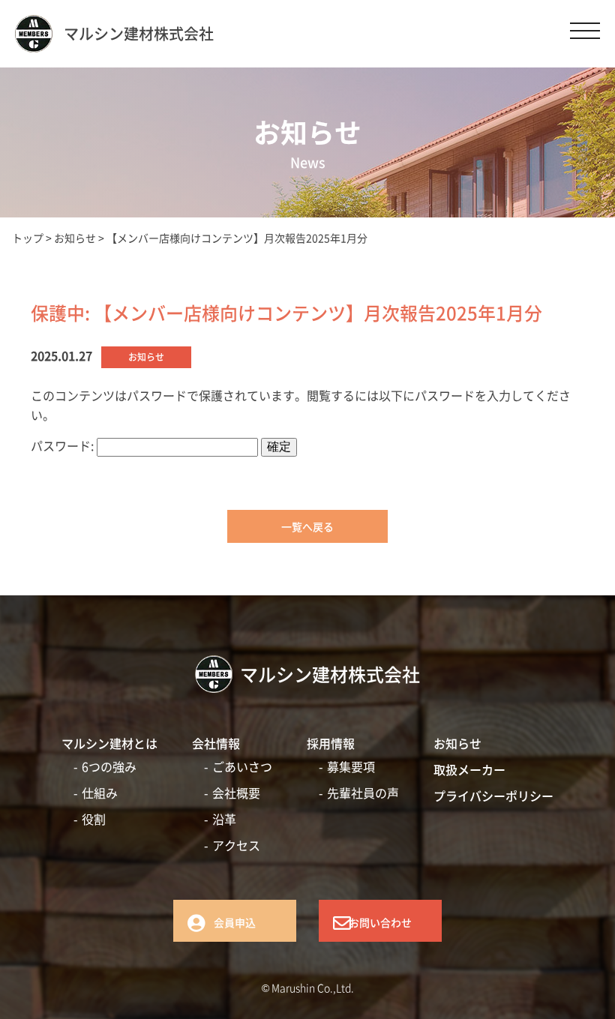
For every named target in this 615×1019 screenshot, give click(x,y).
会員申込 (235, 922)
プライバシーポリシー (494, 796)
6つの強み (109, 766)
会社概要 (236, 793)
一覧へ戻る (307, 526)
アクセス (236, 845)
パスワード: (64, 445)
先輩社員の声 (363, 793)
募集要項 (351, 766)
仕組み (100, 793)
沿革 (224, 819)
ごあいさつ (242, 766)
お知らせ (458, 743)
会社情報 (216, 743)
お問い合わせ (380, 922)
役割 (94, 819)
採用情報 (331, 743)
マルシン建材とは (110, 743)
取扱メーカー (470, 769)
